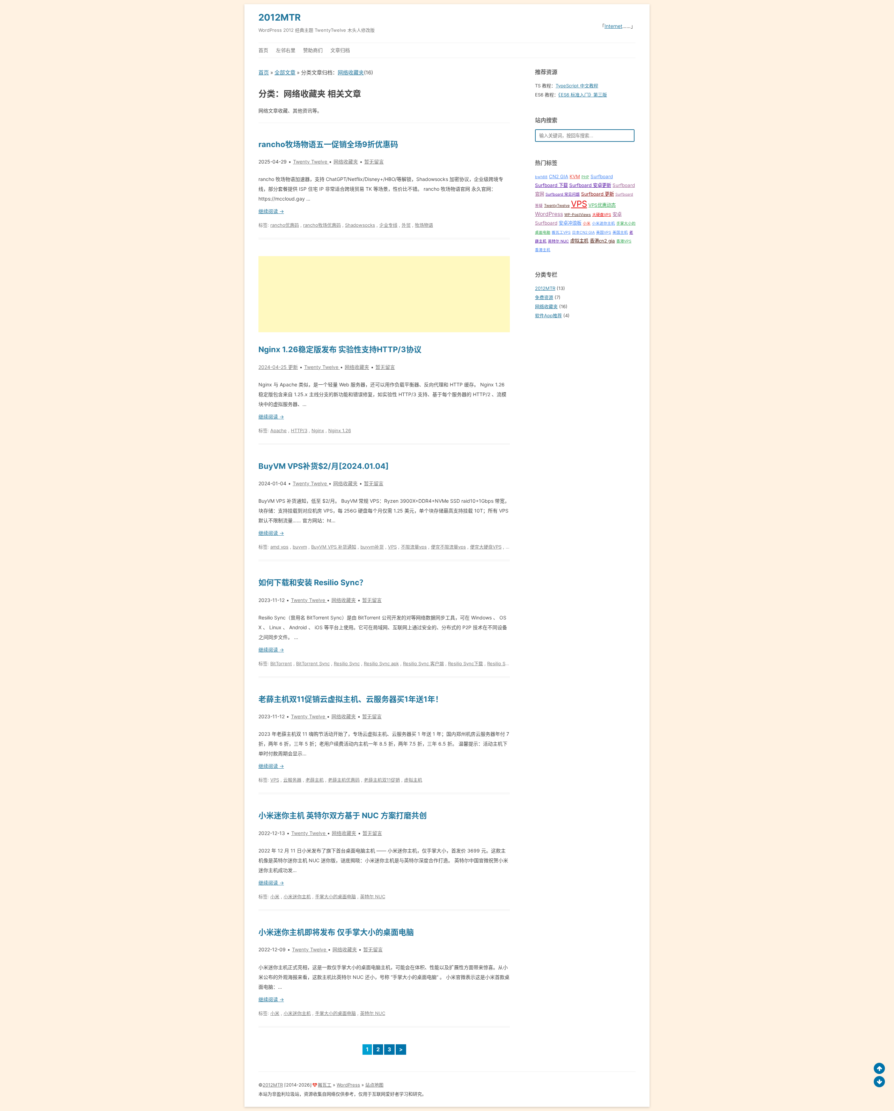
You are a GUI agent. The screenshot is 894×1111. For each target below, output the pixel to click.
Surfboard (602, 176)
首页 (263, 50)
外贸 (406, 225)
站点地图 (374, 1085)
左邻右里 (285, 50)
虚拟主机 (413, 780)
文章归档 (340, 50)
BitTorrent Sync (313, 663)
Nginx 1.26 (339, 430)
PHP (585, 177)
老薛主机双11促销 (382, 780)
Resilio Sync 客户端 (423, 663)
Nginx (318, 430)
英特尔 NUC (372, 896)
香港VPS (623, 241)
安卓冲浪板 (570, 223)
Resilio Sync (347, 663)
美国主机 (620, 232)
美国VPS (603, 232)
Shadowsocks (360, 225)
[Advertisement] (384, 294)
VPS (392, 547)
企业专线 (388, 225)
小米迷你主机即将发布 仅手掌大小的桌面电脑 (336, 932)
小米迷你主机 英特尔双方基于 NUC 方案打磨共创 (342, 815)
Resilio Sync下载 (465, 663)
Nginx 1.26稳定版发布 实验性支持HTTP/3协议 (340, 349)
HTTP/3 (299, 430)
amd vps (279, 547)
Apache (278, 430)
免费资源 (544, 297)
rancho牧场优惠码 (322, 225)
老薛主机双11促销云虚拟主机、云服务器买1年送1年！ (350, 699)
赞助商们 (313, 50)
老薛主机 (315, 780)
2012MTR (279, 17)
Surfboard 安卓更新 (590, 185)
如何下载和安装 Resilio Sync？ (312, 582)
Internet (613, 26)
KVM (575, 176)
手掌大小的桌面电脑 (335, 896)
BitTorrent (281, 663)
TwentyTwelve (557, 205)
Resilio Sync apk (381, 663)
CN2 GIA (558, 176)
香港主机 (542, 250)
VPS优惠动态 (602, 205)
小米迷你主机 (297, 896)
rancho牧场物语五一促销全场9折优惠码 (328, 144)
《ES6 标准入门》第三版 (582, 94)
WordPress (549, 214)
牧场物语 (424, 225)
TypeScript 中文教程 (577, 85)
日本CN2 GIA (583, 232)
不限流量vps (414, 547)
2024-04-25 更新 (278, 367)
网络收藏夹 (351, 72)
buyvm (300, 547)
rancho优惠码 (284, 225)
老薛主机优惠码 (344, 780)
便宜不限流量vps (448, 547)
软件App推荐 (548, 315)
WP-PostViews (577, 214)
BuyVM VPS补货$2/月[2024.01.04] (323, 466)
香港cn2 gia (602, 241)
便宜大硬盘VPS (485, 547)
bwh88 (541, 177)
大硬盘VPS (601, 214)
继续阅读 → (271, 211)
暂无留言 (374, 162)
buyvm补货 (372, 547)
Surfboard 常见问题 (562, 194)
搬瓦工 (324, 1085)
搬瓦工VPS (561, 232)
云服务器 (292, 780)
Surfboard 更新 (597, 194)
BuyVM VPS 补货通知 (333, 547)
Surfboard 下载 (551, 185)
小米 (274, 896)
